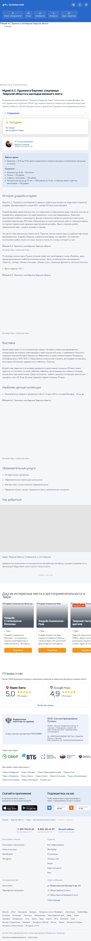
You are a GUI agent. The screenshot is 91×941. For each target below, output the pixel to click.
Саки (73, 919)
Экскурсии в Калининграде (12, 926)
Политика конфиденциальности (14, 937)
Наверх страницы (45, 575)
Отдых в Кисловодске (10, 780)
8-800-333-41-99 (46, 829)
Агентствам (7, 885)
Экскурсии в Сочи (32, 926)
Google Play (27, 807)
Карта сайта (33, 937)
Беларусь (33, 912)
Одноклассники (76, 807)
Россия (53, 922)
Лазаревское (18, 919)
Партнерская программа (12, 890)
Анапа (76, 915)
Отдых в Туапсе (27, 776)
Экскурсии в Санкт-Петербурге (51, 912)
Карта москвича (54, 868)
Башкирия (26, 922)
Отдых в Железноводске (77, 776)
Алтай (13, 912)
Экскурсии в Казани (74, 922)
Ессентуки (6, 915)
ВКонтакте (51, 807)
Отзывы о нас (53, 859)
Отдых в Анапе (41, 776)
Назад (8, 26)
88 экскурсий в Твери (15, 130)
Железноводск (40, 915)
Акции (50, 863)
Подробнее (18, 650)
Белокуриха (22, 912)
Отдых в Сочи (69, 772)
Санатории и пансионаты (13, 845)
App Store (6, 807)
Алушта (49, 919)
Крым (41, 919)
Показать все (45, 780)
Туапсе (34, 919)
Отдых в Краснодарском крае (49, 772)
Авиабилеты (7, 854)
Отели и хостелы (9, 849)
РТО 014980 (36, 734)
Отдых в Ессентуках (57, 776)
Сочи (27, 919)
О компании (52, 854)
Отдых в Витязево (28, 772)
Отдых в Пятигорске (30, 780)
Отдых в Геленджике (10, 776)
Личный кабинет (66, 829)
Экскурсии (6, 859)
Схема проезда (53, 900)
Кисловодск (16, 915)
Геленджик (6, 919)
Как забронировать (55, 845)
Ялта (56, 919)
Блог (49, 872)
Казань (61, 922)
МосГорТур (52, 849)
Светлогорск (70, 912)
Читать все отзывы (45, 705)
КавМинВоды (83, 912)
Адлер (69, 915)
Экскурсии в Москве (40, 922)
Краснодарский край (56, 915)
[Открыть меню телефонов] (73, 4)
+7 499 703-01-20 (25, 829)
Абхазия (5, 912)
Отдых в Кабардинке (10, 772)
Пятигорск (28, 915)
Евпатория (64, 919)
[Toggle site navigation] (86, 4)
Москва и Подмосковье (11, 922)
